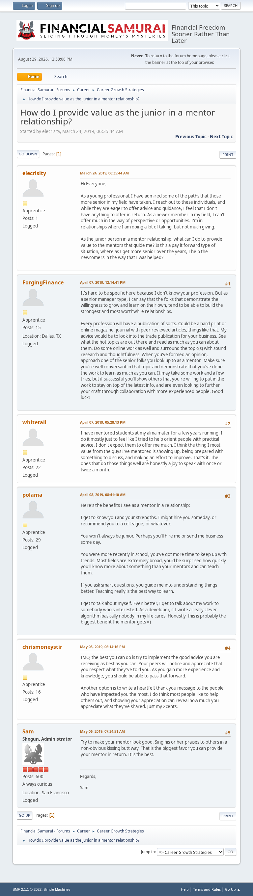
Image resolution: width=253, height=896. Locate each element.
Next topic (221, 137)
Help (185, 889)
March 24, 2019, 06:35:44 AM (104, 173)
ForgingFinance (43, 282)
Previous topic (191, 137)
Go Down (28, 153)
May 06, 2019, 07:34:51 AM (102, 731)
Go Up (24, 815)
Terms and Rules (207, 889)
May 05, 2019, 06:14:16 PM (102, 646)
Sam (28, 731)
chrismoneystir (42, 646)
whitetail (34, 422)
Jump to (148, 852)
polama (32, 494)
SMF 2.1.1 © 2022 (27, 889)
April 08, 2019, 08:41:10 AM (103, 494)
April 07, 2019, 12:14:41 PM (103, 282)
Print (227, 154)
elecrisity (34, 173)
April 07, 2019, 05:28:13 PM (103, 422)
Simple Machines (56, 889)
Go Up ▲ (232, 889)
